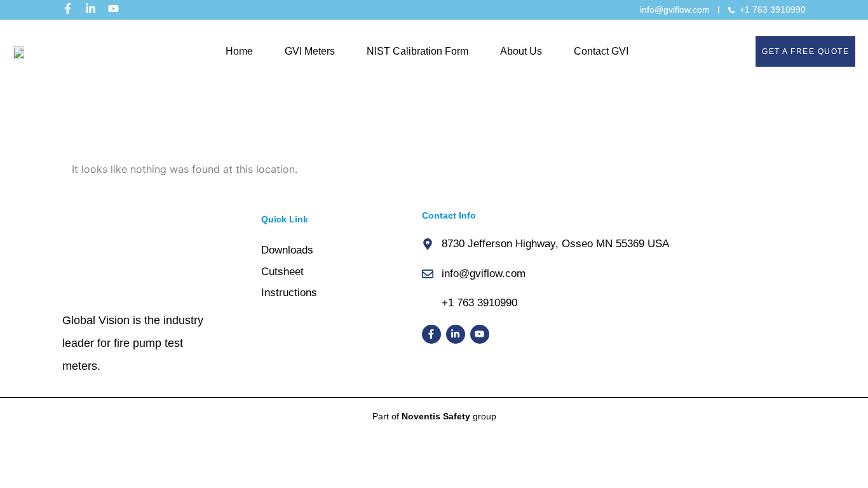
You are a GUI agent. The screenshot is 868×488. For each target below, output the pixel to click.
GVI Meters (310, 51)
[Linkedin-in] (90, 8)
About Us (521, 51)
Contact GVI (601, 51)
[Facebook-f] (67, 8)
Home (239, 51)
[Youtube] (113, 8)
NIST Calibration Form (417, 51)
